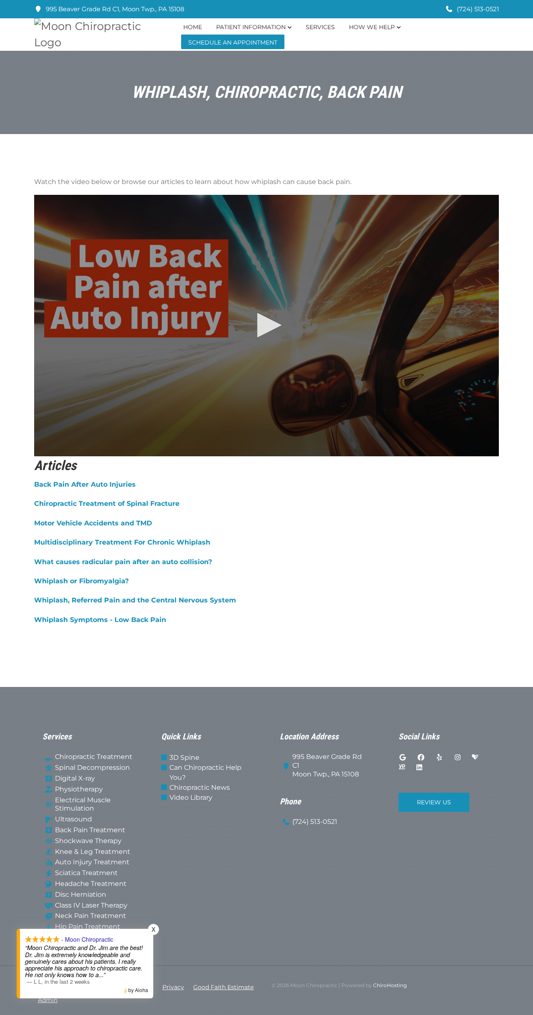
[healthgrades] (475, 758)
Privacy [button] (173, 987)
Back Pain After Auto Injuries (85, 484)
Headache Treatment (91, 884)
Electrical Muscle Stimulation (83, 804)
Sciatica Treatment (86, 873)
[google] (403, 758)
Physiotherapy (79, 789)
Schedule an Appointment (232, 42)
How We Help (372, 27)
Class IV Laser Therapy (91, 905)
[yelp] (439, 758)
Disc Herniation (80, 894)
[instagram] (457, 758)
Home (192, 27)
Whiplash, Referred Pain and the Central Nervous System (135, 600)
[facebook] (421, 758)
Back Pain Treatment (90, 830)
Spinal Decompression (92, 767)
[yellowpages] (402, 768)
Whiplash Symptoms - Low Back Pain (100, 620)
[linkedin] (419, 768)
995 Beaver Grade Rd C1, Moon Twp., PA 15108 (114, 9)
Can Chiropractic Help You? (205, 772)
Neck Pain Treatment (90, 916)
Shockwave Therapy (88, 841)
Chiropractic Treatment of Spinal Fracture (106, 504)
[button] (266, 325)
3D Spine (184, 757)
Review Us (434, 802)
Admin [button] (47, 1000)
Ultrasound (73, 819)
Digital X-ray (75, 778)
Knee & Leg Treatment (92, 852)
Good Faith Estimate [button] (223, 987)
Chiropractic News (199, 787)
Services (320, 27)
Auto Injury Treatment (92, 862)
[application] (266, 325)
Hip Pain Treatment (87, 926)
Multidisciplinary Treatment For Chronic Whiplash (122, 542)
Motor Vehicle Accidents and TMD (93, 523)
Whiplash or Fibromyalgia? (81, 581)
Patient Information (251, 27)
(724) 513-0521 (477, 9)
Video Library (190, 797)
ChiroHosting (390, 985)
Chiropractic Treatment (93, 757)
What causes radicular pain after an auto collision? (123, 562)
